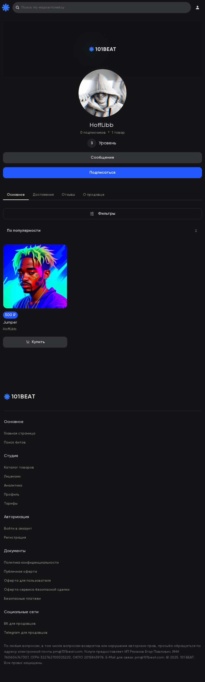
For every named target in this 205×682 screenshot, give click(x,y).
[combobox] (102, 230)
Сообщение (102, 158)
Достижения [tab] (43, 194)
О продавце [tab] (93, 194)
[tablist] (102, 195)
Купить (38, 342)
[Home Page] (7, 7)
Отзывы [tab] (68, 194)
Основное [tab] (16, 194)
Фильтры (106, 214)
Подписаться (103, 173)
